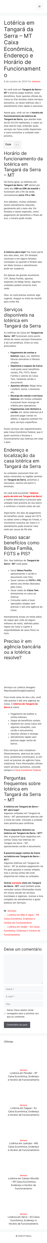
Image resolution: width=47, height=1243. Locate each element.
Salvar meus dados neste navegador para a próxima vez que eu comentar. (23, 1013)
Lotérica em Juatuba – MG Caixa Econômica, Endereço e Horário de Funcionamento (23, 1146)
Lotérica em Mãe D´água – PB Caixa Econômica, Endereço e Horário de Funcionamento (21, 919)
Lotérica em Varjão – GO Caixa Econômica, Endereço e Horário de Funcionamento (22, 930)
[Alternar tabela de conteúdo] (15, 144)
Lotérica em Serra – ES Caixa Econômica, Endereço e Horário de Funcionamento (23, 1220)
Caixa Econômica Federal (27, 770)
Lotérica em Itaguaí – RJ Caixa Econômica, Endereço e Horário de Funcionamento (23, 1111)
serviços (16, 883)
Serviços (11, 911)
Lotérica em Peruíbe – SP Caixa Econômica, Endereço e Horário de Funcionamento (23, 1076)
